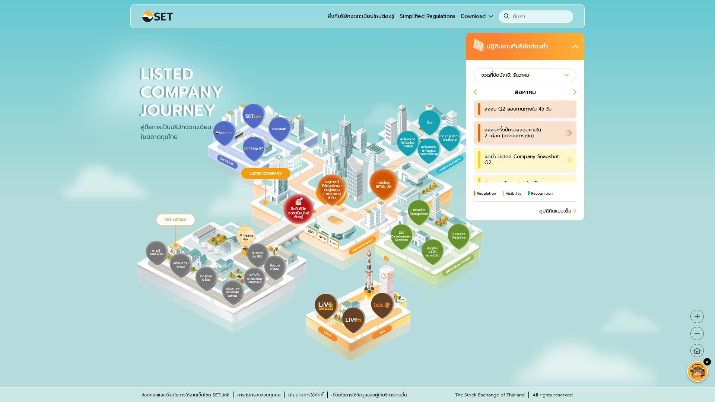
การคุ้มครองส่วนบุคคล (258, 395)
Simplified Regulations (427, 16)
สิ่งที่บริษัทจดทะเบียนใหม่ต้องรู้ (361, 16)
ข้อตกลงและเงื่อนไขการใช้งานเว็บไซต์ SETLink (185, 395)
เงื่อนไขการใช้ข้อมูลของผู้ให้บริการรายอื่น (369, 395)
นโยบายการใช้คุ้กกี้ (306, 395)
